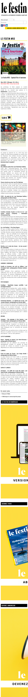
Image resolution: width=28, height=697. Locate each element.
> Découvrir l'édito (5, 394)
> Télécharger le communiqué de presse (11, 396)
